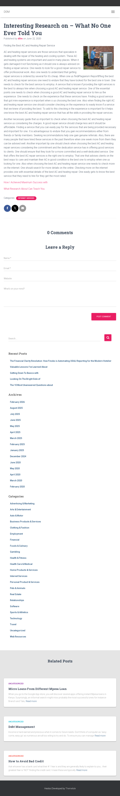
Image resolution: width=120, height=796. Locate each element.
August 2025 (16, 408)
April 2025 (15, 432)
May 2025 (15, 426)
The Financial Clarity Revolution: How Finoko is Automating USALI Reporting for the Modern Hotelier (60, 361)
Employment (16, 534)
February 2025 (17, 444)
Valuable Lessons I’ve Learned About (28, 367)
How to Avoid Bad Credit (26, 761)
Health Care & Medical (21, 564)
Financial (14, 540)
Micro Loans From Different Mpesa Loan (37, 689)
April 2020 (15, 474)
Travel (13, 624)
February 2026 (17, 402)
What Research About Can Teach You (24, 188)
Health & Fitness (18, 558)
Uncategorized (17, 630)
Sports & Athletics (19, 612)
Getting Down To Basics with (24, 373)
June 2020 (15, 462)
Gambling (15, 552)
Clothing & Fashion (19, 527)
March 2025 (16, 438)
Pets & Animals (17, 588)
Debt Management (21, 727)
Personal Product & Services (25, 582)
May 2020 (15, 468)
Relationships (17, 600)
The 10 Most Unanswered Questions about (31, 385)
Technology (16, 618)
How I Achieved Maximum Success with (26, 182)
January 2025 (17, 450)
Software (14, 606)
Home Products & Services (24, 570)
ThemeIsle (70, 788)
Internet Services (26, 198)
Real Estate (15, 594)
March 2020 (16, 480)
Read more (31, 701)
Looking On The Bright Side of (25, 379)
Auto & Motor (16, 515)
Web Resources (18, 636)
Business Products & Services (25, 521)
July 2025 (15, 414)
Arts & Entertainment (20, 509)
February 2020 (17, 486)
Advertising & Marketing (22, 503)
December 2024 (18, 456)
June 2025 (15, 420)
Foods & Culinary (19, 546)
